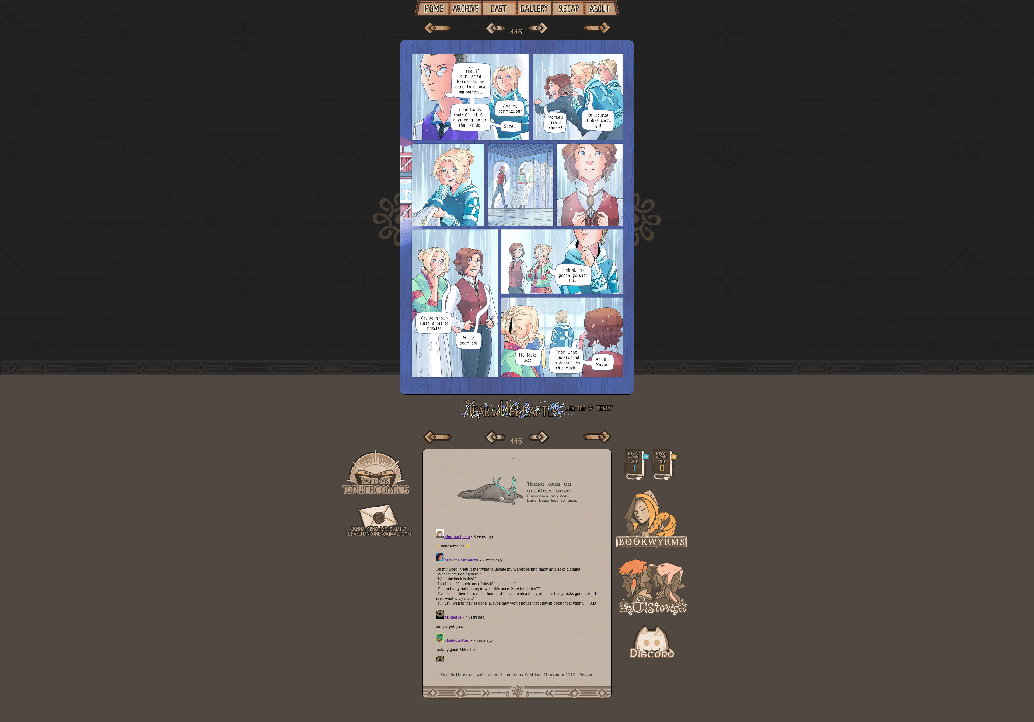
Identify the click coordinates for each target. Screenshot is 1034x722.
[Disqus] (519, 594)
